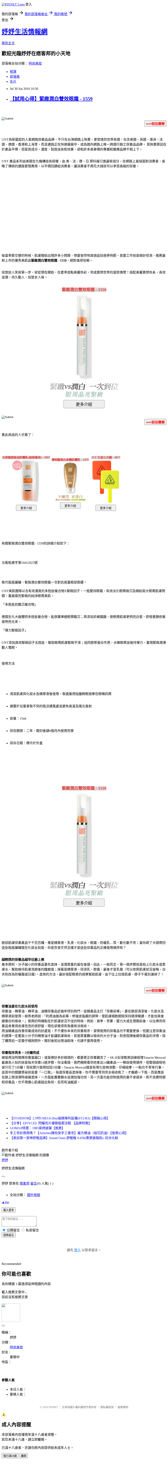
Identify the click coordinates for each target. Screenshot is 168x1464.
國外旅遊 (33, 1195)
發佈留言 (8, 1235)
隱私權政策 (107, 1407)
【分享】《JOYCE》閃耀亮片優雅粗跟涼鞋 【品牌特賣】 (51, 1123)
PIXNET (53, 1407)
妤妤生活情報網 (25, 31)
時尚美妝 (35, 63)
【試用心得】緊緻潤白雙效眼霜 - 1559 (51, 98)
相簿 (13, 71)
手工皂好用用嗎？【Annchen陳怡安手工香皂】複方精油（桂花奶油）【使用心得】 (69, 1133)
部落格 (15, 76)
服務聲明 (123, 1407)
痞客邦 (25, 1183)
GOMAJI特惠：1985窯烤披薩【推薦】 (37, 1128)
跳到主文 (8, 43)
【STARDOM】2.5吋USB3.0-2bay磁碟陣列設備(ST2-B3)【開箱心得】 (60, 1118)
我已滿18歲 (10, 1455)
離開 (23, 1455)
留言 (33, 1183)
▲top (5, 1202)
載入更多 (8, 1210)
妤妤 (5, 1160)
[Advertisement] (49, 204)
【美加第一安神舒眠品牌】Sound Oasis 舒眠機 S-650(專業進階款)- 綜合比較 (64, 1138)
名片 (13, 81)
